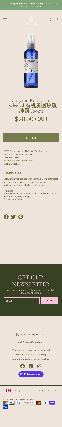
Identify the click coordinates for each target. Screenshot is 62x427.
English (44, 390)
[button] (5, 19)
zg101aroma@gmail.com (31, 342)
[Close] (57, 3)
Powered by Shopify (26, 399)
